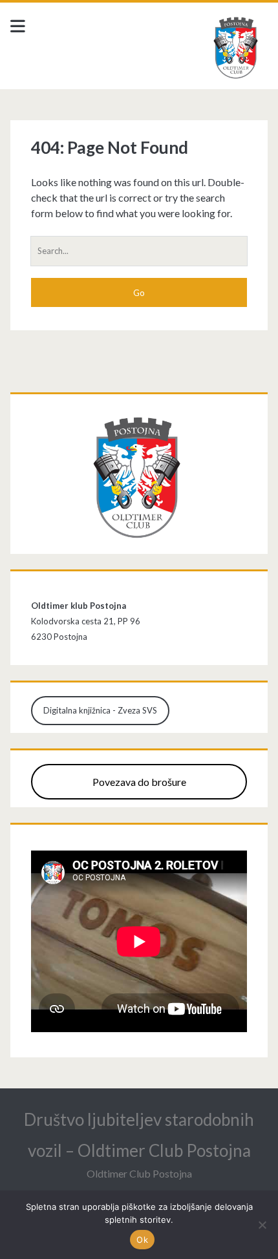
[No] (261, 1224)
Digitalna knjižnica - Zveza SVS (100, 710)
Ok (142, 1239)
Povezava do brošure (139, 782)
